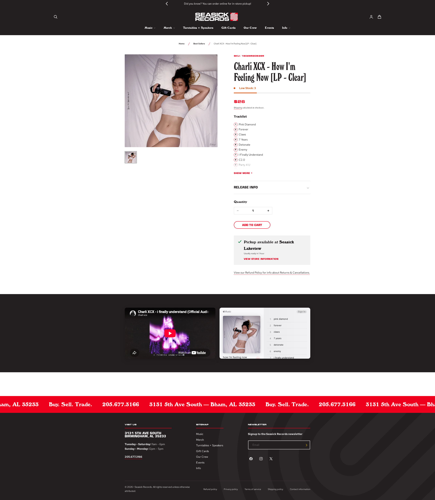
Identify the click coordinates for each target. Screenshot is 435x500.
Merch (200, 440)
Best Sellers (199, 43)
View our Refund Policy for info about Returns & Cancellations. (272, 272)
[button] (55, 16)
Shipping (238, 107)
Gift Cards (202, 451)
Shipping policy (275, 489)
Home (182, 43)
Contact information (300, 489)
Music (199, 434)
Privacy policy (231, 489)
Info (198, 468)
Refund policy (210, 489)
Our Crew (202, 457)
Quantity (240, 202)
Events (200, 462)
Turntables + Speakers (209, 445)
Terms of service (253, 489)
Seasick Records (143, 486)
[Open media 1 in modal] (208, 63)
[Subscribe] (306, 445)
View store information (261, 259)
